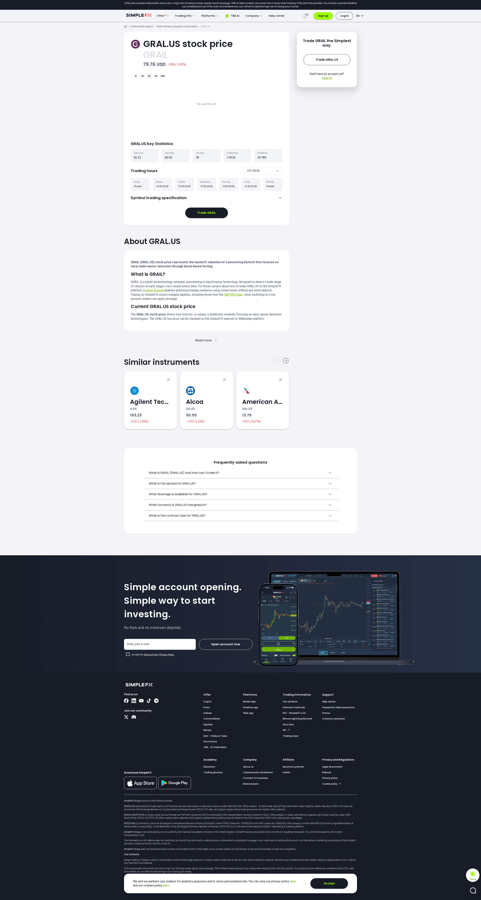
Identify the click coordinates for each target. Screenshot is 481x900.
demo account (154, 290)
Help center (277, 16)
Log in (344, 16)
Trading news (290, 736)
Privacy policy (330, 778)
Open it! (327, 78)
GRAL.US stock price (188, 44)
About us (248, 766)
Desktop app (250, 707)
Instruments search (142, 26)
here (293, 881)
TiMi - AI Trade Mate (214, 747)
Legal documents (332, 766)
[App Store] (140, 788)
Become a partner (293, 766)
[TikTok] (149, 701)
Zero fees (288, 724)
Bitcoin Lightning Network (297, 718)
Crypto (207, 701)
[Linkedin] (134, 701)
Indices (207, 713)
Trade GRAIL (206, 213)
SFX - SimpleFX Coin (294, 713)
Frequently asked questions (338, 707)
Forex (206, 707)
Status (326, 713)
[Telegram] (156, 701)
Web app (248, 713)
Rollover (326, 772)
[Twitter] (126, 717)
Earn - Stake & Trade (215, 736)
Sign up (323, 16)
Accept (329, 883)
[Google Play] (174, 788)
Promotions (210, 741)
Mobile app (249, 701)
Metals (207, 730)
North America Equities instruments (177, 26)
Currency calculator (333, 718)
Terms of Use (150, 654)
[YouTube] (141, 701)
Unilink (286, 772)
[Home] (125, 27)
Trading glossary (213, 772)
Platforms (250, 695)
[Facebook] (126, 701)
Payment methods (294, 707)
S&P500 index (233, 294)
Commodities (211, 718)
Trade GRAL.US (327, 59)
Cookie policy (330, 783)
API (285, 730)
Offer (207, 695)
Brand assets (251, 783)
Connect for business (255, 778)
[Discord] (134, 717)
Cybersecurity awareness (258, 772)
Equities (208, 724)
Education (209, 766)
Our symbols (290, 701)
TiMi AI (235, 16)
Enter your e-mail (138, 644)
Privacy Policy (167, 654)
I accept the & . (153, 654)
